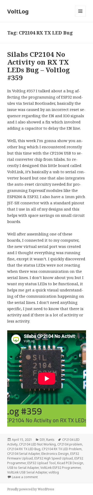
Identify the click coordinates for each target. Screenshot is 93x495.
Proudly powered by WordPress (30, 489)
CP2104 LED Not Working (37, 444)
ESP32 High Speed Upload (53, 458)
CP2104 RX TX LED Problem (62, 449)
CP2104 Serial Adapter (23, 453)
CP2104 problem (69, 444)
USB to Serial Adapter (23, 467)
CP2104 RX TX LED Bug (23, 449)
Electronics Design (55, 453)
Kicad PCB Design (70, 463)
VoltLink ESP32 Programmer (60, 467)
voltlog (54, 472)
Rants (50, 439)
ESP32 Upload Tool (41, 463)
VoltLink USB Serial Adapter (27, 472)
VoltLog (18, 11)
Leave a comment (25, 477)
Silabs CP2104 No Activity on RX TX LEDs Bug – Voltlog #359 (38, 66)
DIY (42, 439)
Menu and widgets (80, 16)
